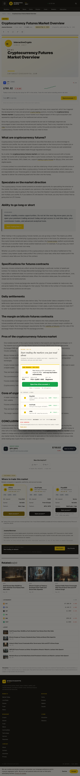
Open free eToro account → (40, 384)
